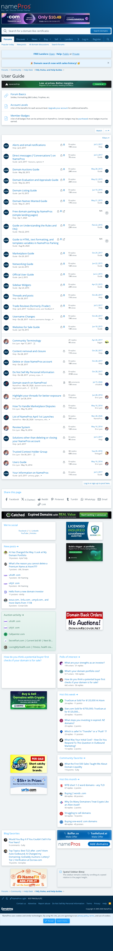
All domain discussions (39, 44)
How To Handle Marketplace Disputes (34, 406)
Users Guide (19, 462)
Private (75, 53)
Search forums (58, 44)
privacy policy (83, 915)
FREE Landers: (41, 53)
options (39, 162)
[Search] (108, 39)
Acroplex (22, 862)
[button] (27, 39)
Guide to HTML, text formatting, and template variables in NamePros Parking (35, 241)
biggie (99, 342)
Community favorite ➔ (72, 758)
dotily (21, 594)
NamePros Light (19, 898)
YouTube (24, 533)
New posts (21, 44)
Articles (33, 533)
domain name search (43, 385)
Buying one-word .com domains (81, 821)
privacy (32, 375)
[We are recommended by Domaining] (7, 910)
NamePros (17, 385)
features (31, 162)
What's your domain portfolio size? (82, 671)
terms (91, 915)
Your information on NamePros (30, 472)
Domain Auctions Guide (26, 169)
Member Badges (20, 115)
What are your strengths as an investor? (85, 662)
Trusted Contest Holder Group (30, 451)
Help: (59, 53)
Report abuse (44, 903)
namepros (39, 419)
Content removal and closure (29, 351)
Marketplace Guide (23, 253)
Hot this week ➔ (69, 694)
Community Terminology (27, 340)
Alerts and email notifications (29, 145)
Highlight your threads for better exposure (37, 395)
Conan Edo (23, 605)
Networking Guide (23, 264)
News (34, 39)
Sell (56, 39)
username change (43, 319)
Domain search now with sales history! (55, 63)
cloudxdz (98, 384)
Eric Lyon (16, 343)
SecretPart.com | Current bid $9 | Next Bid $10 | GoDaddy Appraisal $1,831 (31, 640)
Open (52, 53)
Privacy (97, 903)
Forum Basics (18, 94)
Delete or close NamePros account (32, 361)
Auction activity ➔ (14, 615)
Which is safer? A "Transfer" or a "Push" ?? (86, 731)
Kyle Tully (23, 558)
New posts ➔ (11, 546)
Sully (77, 769)
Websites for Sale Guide (26, 327)
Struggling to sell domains (78, 812)
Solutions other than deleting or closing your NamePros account (35, 439)
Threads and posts (23, 295)
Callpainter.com (17, 634)
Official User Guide (23, 274)
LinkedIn (35, 531)
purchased (83, 118)
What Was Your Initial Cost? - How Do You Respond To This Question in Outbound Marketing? (86, 742)
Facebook (22, 531)
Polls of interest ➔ (70, 657)
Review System (21, 427)
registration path (19, 388)
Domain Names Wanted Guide (30, 201)
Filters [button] (105, 137)
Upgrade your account (58, 108)
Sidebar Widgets (22, 285)
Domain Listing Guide (25, 190)
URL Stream (23, 569)
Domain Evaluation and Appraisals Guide (35, 180)
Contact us (21, 903)
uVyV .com (14, 583)
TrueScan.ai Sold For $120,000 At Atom (85, 700)
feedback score (33, 309)
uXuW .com (14, 574)
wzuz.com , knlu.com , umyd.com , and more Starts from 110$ (28, 601)
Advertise (32, 903)
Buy (46, 39)
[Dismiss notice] (108, 63)
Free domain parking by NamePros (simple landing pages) (32, 213)
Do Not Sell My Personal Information (33, 372)
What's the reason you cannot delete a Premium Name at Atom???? (28, 565)
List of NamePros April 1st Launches (33, 416)
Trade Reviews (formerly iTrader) (31, 306)
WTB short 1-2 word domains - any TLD (85, 785)
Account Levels (19, 105)
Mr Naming (23, 577)
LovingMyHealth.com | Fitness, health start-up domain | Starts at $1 (31, 646)
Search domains (101, 31)
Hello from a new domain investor (26, 591)
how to (32, 319)
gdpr (37, 475)
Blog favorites (12, 833)
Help (14, 148)
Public (66, 53)
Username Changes (24, 316)
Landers (69, 39)
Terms (89, 903)
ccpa (38, 375)
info (45, 419)
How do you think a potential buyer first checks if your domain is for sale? (26, 658)
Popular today (7, 44)
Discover (20, 39)
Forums (8, 39)
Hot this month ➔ (69, 779)
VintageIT (98, 453)
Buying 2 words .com (75, 793)
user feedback (46, 309)
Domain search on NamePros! (30, 382)
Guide (15, 162)
